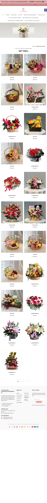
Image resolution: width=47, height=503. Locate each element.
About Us (18, 393)
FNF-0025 (12, 313)
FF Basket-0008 (35, 107)
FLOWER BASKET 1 (12, 342)
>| (29, 379)
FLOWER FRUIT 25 (35, 284)
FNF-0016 (12, 77)
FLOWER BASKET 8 (12, 195)
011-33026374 (10, 410)
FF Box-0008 (35, 225)
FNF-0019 (35, 254)
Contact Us (18, 400)
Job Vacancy (19, 398)
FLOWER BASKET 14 (35, 342)
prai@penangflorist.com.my (7, 418)
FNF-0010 (35, 136)
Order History (26, 393)
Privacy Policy (26, 395)
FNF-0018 (12, 254)
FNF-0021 (12, 107)
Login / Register (19, 402)
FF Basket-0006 (35, 195)
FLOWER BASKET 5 (35, 166)
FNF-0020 (12, 284)
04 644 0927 (5, 410)
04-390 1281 (5, 417)
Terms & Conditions (26, 400)
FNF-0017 (12, 166)
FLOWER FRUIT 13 (12, 372)
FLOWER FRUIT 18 (12, 136)
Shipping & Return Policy (26, 397)
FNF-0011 (35, 77)
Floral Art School (19, 395)
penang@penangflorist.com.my (8, 413)
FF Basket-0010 (12, 225)
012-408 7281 (10, 417)
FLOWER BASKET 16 (35, 313)
